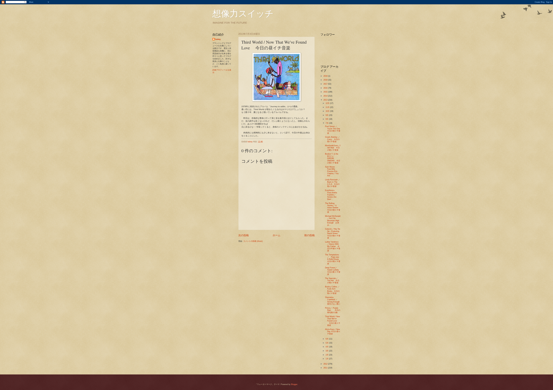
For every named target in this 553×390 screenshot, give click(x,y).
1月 (327, 359)
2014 (325, 96)
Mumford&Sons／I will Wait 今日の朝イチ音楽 (332, 147)
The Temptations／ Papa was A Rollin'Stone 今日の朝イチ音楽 (333, 259)
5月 (327, 343)
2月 (327, 355)
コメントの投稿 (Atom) (253, 241)
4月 (327, 347)
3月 (327, 351)
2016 (325, 88)
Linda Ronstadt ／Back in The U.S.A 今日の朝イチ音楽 (332, 183)
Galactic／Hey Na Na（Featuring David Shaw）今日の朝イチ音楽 (332, 233)
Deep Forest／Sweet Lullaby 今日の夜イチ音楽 (333, 271)
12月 (328, 103)
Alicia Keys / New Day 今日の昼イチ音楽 (332, 331)
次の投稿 (243, 235)
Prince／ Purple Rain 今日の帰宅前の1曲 (332, 310)
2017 (325, 84)
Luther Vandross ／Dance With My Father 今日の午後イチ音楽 (332, 246)
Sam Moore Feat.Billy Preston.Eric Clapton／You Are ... (332, 171)
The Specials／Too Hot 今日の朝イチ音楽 (332, 280)
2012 (325, 364)
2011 (325, 368)
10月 (328, 111)
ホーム (276, 235)
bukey (218, 39)
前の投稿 (309, 235)
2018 (325, 80)
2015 (325, 92)
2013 (325, 100)
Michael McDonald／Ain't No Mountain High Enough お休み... (332, 220)
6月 (327, 339)
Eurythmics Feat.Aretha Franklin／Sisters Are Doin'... (331, 194)
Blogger (294, 384)
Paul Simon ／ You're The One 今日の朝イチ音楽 (333, 129)
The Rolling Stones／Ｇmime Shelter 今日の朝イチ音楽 (332, 207)
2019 (325, 76)
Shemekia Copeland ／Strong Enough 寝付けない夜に (333, 300)
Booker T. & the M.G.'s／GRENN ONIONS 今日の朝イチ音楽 (332, 158)
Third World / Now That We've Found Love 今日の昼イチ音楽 (332, 320)
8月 (327, 119)
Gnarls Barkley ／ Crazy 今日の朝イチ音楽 (333, 139)
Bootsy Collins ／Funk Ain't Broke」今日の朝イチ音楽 (332, 290)
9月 (327, 115)
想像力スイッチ (242, 13)
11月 (328, 107)
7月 (327, 123)
